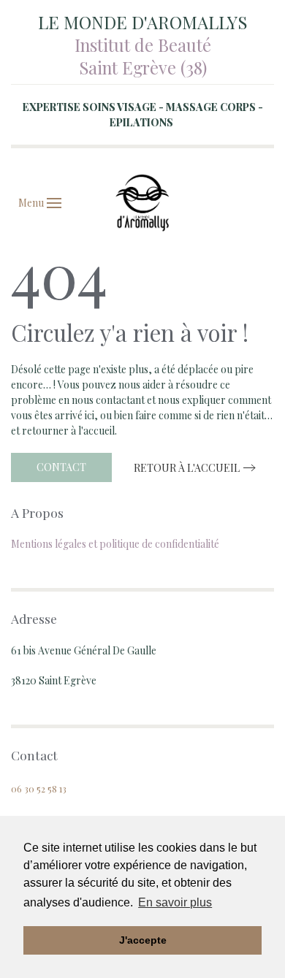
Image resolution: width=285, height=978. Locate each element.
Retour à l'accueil (187, 468)
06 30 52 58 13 (38, 789)
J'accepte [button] (143, 940)
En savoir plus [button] (175, 902)
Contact (61, 467)
